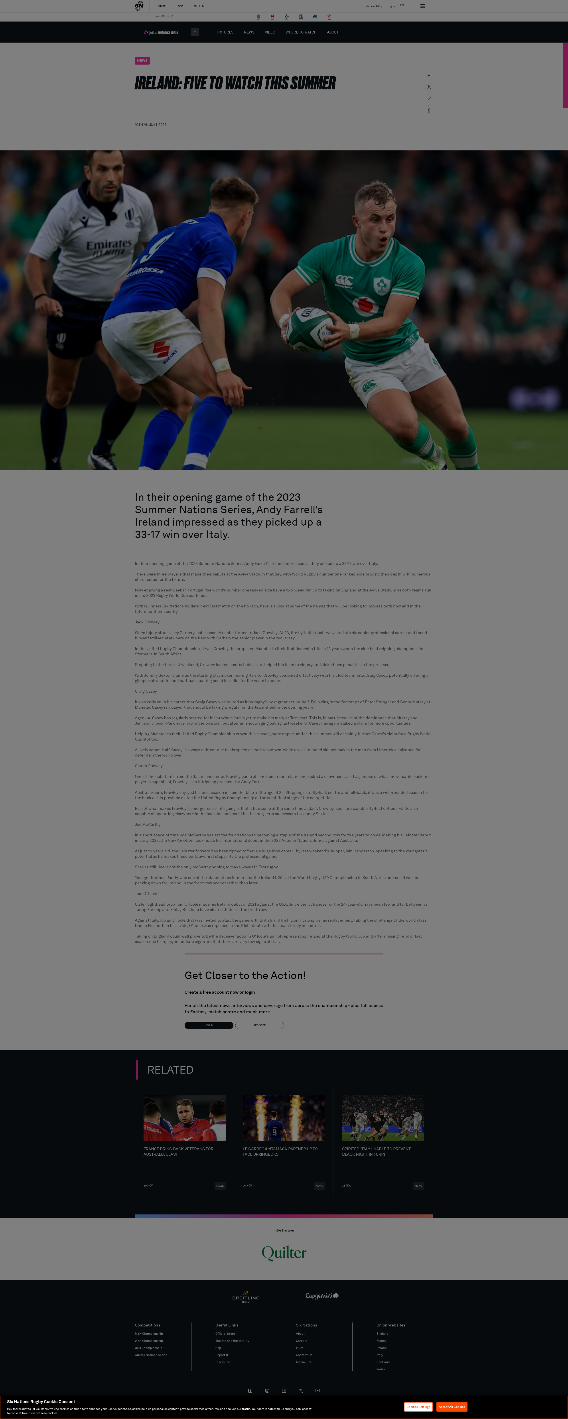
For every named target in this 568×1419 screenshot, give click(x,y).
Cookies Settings (418, 1407)
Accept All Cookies (452, 1407)
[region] (284, 1407)
